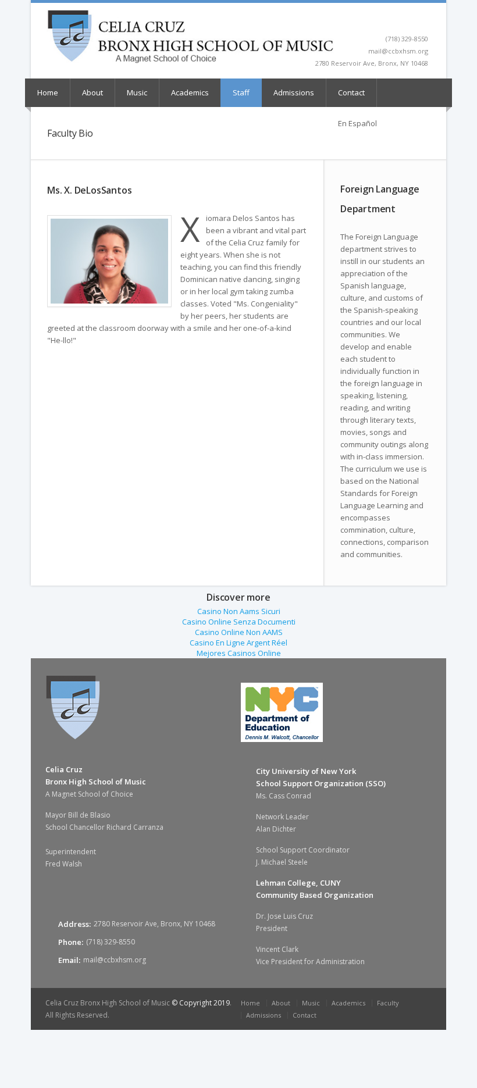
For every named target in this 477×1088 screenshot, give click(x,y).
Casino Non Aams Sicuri (238, 611)
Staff (241, 92)
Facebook (422, 21)
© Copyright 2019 (201, 1003)
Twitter (409, 21)
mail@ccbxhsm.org (114, 960)
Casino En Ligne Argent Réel (238, 642)
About (92, 92)
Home (47, 92)
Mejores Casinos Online (239, 653)
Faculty (388, 1002)
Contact (351, 92)
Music (137, 92)
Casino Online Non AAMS (239, 632)
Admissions (293, 92)
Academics (190, 92)
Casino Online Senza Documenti (239, 621)
